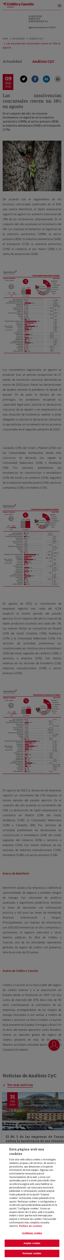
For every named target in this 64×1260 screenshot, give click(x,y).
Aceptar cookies (32, 1243)
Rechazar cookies (32, 1253)
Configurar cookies (32, 1233)
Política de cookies (30, 1225)
